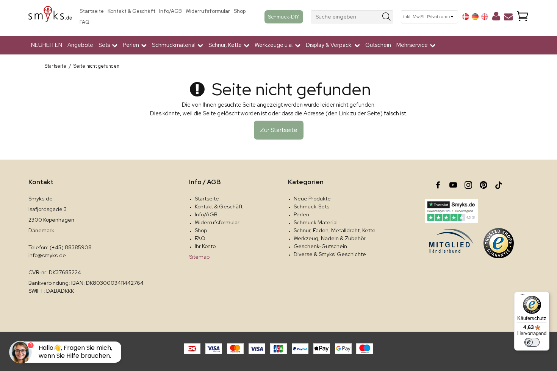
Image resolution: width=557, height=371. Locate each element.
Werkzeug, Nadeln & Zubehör (330, 238)
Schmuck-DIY (283, 16)
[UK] (484, 16)
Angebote (80, 45)
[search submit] (386, 16)
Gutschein (378, 45)
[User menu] (496, 18)
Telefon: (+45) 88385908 (60, 247)
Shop (240, 11)
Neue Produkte (312, 198)
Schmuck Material (316, 222)
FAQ (84, 22)
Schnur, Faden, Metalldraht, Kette (335, 230)
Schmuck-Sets (311, 206)
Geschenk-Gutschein (320, 246)
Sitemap (199, 256)
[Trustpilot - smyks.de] (451, 211)
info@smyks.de (47, 255)
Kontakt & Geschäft (131, 11)
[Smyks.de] (50, 17)
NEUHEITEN (46, 45)
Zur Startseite (278, 130)
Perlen (301, 214)
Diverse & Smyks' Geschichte (330, 254)
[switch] (532, 342)
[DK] (465, 16)
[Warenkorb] (522, 17)
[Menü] (522, 296)
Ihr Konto (205, 246)
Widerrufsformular (208, 11)
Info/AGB (170, 11)
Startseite (92, 11)
